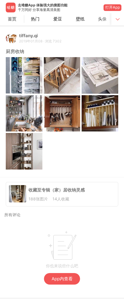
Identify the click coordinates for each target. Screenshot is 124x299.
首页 (12, 19)
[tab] (35, 19)
